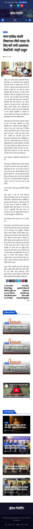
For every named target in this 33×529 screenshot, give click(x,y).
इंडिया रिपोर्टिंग (16, 13)
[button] (26, 20)
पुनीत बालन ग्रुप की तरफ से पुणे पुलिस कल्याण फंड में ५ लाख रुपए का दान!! (16, 448)
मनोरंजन (6, 422)
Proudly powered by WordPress (11, 518)
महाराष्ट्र (6, 443)
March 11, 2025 (11, 451)
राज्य (10, 524)
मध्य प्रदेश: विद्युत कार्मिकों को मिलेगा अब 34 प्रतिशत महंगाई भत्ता (16, 368)
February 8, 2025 (12, 472)
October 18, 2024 (12, 492)
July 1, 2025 (10, 430)
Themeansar (16, 520)
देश (6, 524)
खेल (22, 524)
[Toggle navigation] (14, 20)
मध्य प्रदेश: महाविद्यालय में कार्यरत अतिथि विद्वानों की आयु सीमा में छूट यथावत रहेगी (15, 347)
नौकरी (26, 524)
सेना (13, 524)
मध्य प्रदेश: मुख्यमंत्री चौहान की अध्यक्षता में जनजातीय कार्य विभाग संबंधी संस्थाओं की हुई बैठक (22, 292)
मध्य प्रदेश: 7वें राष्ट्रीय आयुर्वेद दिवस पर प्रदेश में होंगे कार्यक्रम (16, 326)
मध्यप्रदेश (5, 32)
